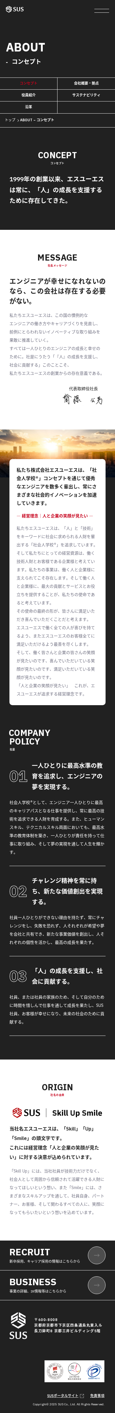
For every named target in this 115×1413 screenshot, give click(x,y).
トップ (10, 120)
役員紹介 (29, 95)
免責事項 (97, 1396)
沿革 (28, 107)
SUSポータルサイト (62, 1396)
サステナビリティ (86, 95)
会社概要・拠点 (86, 83)
